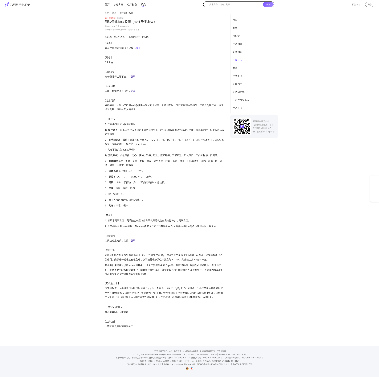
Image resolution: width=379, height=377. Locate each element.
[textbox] (235, 4)
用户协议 (168, 351)
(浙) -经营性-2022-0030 (206, 354)
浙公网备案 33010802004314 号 (232, 354)
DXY (156, 354)
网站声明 (203, 351)
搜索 (268, 4)
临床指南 (132, 4)
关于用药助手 (158, 351)
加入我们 (186, 351)
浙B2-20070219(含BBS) (185, 354)
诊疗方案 (118, 4)
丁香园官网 (221, 351)
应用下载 (211, 351)
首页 (107, 4)
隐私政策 (177, 351)
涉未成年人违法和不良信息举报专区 (198, 364)
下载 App (356, 4)
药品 (143, 4)
